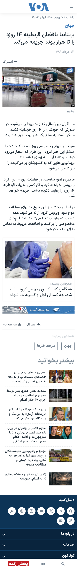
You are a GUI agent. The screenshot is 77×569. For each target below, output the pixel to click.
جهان (70, 26)
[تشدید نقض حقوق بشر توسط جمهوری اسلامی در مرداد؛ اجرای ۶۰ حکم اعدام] (60, 395)
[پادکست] (71, 521)
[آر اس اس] (12, 511)
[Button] (10, 61)
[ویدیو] (43, 564)
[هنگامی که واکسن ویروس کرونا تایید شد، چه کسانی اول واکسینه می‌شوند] (38, 259)
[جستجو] (63, 564)
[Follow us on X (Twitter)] (51, 511)
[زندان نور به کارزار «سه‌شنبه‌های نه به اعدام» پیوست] (60, 478)
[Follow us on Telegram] (61, 511)
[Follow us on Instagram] (31, 511)
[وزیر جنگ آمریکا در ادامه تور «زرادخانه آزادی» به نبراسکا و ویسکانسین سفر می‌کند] (60, 414)
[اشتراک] (61, 521)
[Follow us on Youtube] (41, 511)
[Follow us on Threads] (22, 511)
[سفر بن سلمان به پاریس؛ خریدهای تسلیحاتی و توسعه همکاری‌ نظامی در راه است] (60, 376)
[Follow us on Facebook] (71, 511)
